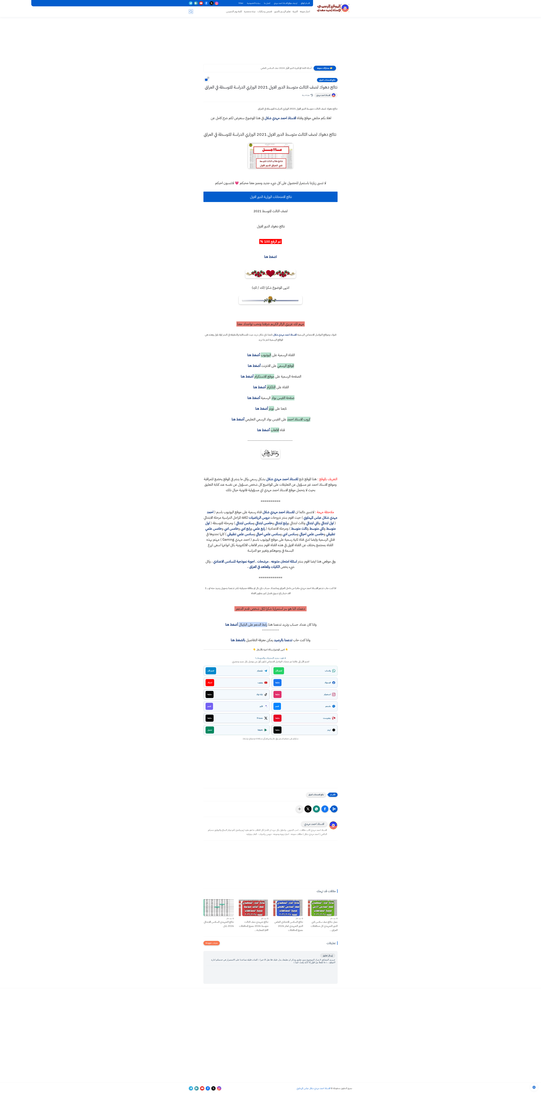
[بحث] (191, 11)
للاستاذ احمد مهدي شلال (285, 335)
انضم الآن (278, 670)
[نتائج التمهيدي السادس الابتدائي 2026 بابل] (218, 907)
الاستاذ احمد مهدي (323, 95)
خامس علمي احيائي (311, 534)
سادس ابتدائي (244, 523)
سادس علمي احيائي (268, 534)
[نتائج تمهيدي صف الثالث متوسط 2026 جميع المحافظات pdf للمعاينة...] (253, 907)
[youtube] (201, 3)
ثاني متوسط (317, 528)
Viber (241, 3)
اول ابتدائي (327, 523)
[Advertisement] (270, 42)
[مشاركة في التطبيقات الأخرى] (299, 808)
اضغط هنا (270, 256)
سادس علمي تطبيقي (240, 534)
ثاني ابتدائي (312, 523)
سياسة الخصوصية (253, 3)
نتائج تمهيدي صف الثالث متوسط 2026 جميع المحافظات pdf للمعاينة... (253, 926)
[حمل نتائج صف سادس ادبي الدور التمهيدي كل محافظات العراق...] (322, 907)
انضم (277, 706)
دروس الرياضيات (259, 517)
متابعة (277, 682)
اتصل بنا (267, 3)
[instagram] (217, 3)
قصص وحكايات (265, 11)
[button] (324, 808)
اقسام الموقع (305, 3)
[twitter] (211, 3)
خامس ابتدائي (263, 523)
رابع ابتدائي (281, 523)
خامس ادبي (231, 528)
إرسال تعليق (327, 955)
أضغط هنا (253, 355)
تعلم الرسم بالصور (282, 11)
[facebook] (206, 3)
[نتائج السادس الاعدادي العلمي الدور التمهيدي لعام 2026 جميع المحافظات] (288, 907)
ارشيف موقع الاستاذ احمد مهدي (285, 3)
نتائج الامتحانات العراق (327, 80)
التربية (295, 11)
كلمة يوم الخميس (234, 11)
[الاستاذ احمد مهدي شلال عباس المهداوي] (333, 8)
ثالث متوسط (299, 528)
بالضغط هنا (238, 640)
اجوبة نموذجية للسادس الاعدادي (234, 561)
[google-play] (196, 3)
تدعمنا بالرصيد (283, 640)
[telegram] (191, 3)
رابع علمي (259, 528)
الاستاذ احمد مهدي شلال (280, 118)
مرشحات (263, 561)
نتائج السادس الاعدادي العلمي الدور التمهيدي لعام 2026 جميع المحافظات (288, 926)
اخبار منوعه (305, 11)
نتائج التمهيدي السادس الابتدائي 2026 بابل (219, 924)
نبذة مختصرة (249, 11)
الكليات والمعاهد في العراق (264, 566)
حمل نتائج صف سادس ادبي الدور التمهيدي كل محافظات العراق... (324, 926)
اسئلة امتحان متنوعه (284, 561)
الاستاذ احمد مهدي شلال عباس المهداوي (313, 1088)
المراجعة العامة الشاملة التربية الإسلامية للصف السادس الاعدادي (284, 68)
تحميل (210, 730)
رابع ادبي (246, 528)
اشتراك (210, 682)
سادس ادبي (290, 534)
